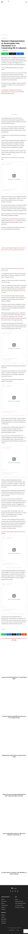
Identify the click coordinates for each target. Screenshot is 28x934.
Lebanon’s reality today (7, 531)
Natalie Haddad (5, 50)
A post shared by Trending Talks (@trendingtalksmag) (14, 193)
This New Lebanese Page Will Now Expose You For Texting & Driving (14, 717)
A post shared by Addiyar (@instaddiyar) (14, 567)
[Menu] (2, 2)
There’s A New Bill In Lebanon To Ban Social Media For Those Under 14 (14, 834)
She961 (3, 629)
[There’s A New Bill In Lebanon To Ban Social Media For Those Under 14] (14, 815)
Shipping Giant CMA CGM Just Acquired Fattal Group (14, 756)
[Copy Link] (12, 54)
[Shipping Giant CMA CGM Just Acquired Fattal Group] (14, 737)
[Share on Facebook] (20, 54)
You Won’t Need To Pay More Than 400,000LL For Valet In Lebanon (14, 873)
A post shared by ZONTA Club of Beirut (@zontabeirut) (14, 415)
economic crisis (16, 316)
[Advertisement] (14, 19)
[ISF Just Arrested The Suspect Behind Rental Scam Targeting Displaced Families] (14, 776)
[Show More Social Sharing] (25, 54)
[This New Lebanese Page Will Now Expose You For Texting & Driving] (14, 698)
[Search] (26, 2)
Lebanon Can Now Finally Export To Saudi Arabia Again (14, 678)
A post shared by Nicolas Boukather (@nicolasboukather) (14, 613)
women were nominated (15, 220)
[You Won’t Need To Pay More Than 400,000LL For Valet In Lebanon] (14, 854)
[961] (14, 2)
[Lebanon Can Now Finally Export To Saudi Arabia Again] (14, 659)
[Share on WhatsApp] (5, 54)
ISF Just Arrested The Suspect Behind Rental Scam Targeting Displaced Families (14, 795)
